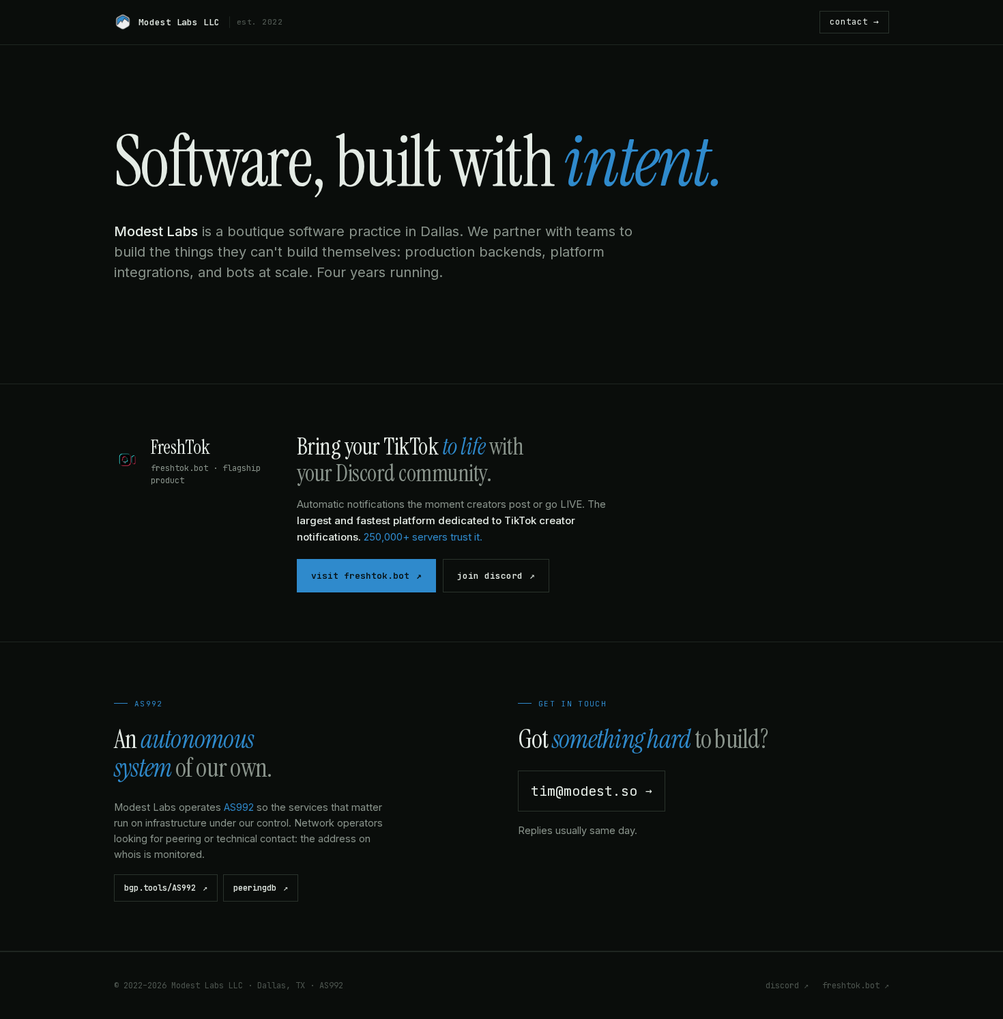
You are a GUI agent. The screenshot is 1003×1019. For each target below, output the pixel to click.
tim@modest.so (591, 791)
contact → (854, 21)
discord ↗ (787, 985)
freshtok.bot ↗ (855, 985)
